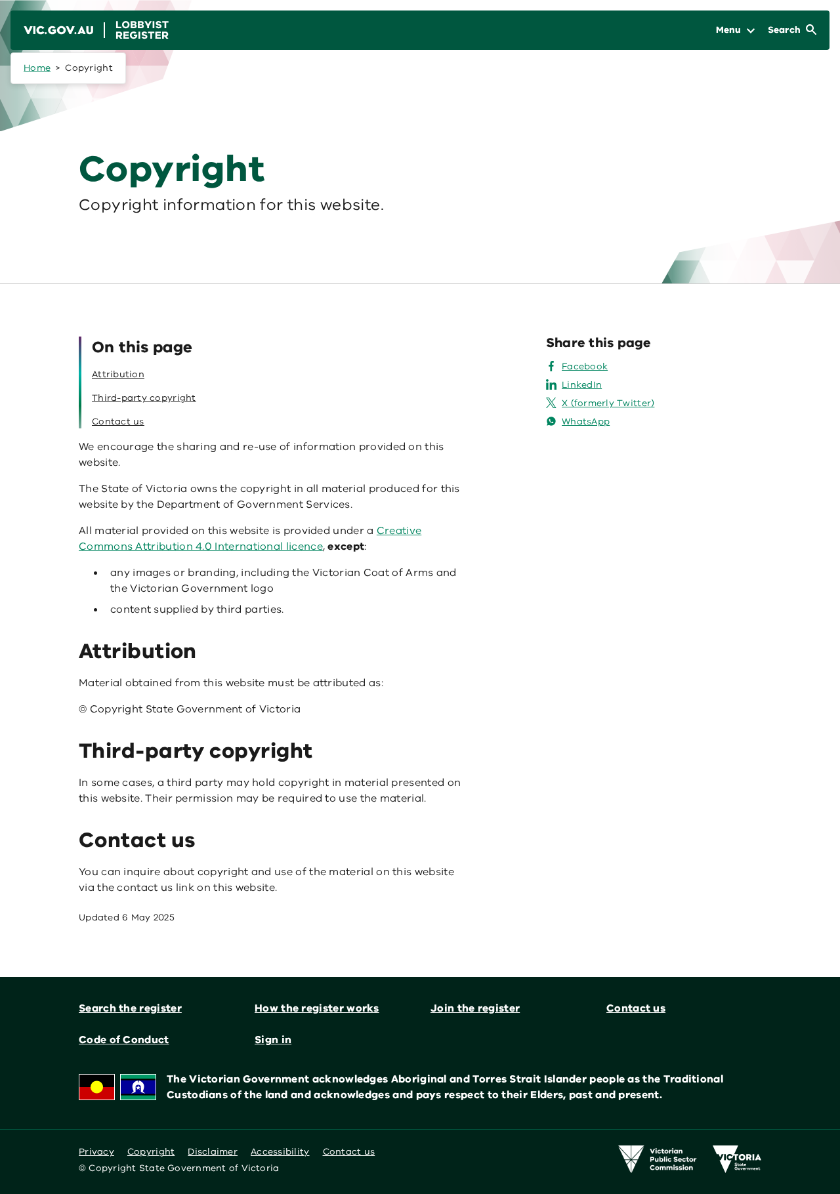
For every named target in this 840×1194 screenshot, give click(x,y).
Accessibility (280, 1151)
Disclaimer (213, 1151)
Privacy (96, 1151)
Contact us (635, 1008)
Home (37, 68)
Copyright (151, 1151)
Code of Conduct (124, 1040)
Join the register (475, 1008)
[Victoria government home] (737, 1159)
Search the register (130, 1008)
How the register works (317, 1008)
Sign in (273, 1040)
